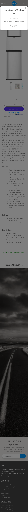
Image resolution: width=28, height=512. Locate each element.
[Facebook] (11, 25)
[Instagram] (15, 25)
